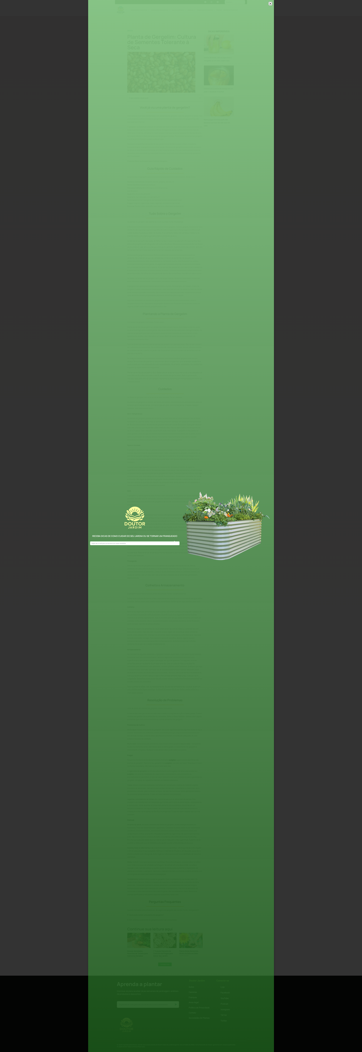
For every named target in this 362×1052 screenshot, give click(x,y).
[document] (181, 526)
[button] (270, 3)
